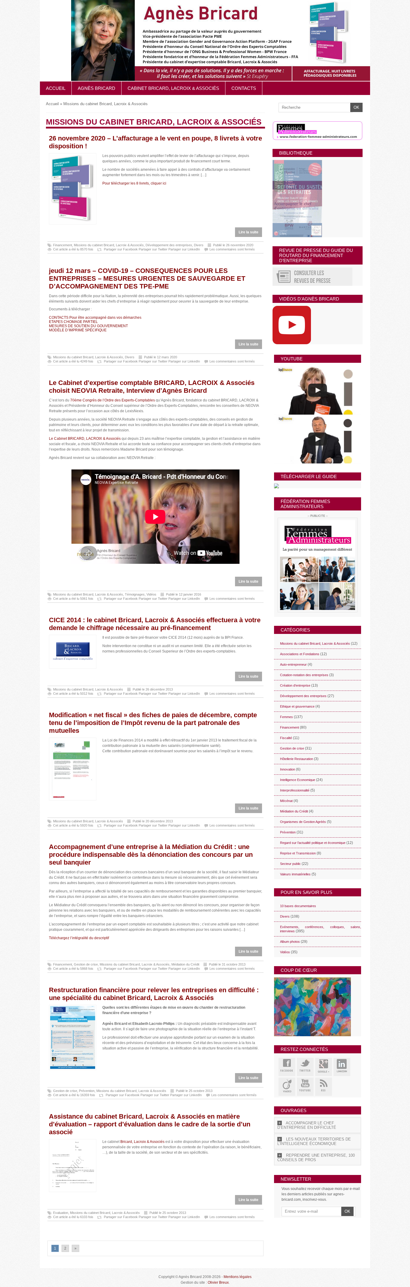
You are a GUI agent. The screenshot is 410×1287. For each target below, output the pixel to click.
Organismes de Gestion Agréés (303, 822)
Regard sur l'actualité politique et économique (312, 843)
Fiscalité (286, 738)
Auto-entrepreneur (293, 664)
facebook (287, 1067)
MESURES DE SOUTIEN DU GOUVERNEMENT (88, 326)
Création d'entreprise (295, 685)
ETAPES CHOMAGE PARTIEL (73, 322)
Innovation (287, 769)
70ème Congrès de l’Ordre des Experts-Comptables (112, 400)
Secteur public (290, 863)
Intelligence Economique (297, 780)
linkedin (341, 1067)
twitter (305, 1067)
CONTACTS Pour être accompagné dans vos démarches (95, 317)
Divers (198, 245)
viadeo (287, 1087)
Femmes (286, 717)
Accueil (55, 88)
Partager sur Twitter (153, 249)
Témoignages (135, 594)
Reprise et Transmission (298, 853)
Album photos (290, 941)
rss (323, 1087)
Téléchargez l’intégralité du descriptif (79, 938)
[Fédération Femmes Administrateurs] (317, 565)
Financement (62, 245)
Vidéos (151, 594)
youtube (305, 1087)
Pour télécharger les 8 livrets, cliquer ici (134, 183)
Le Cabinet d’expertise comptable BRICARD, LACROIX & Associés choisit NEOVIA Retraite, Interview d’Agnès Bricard (152, 386)
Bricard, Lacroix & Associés (142, 1142)
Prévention (87, 1091)
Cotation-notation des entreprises (304, 675)
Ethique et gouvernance (297, 706)
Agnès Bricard (96, 88)
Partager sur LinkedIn (184, 249)
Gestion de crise (86, 964)
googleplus (323, 1067)
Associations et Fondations (299, 654)
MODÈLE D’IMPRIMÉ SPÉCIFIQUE (78, 330)
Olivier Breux (218, 1282)
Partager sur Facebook (121, 249)
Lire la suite (248, 232)
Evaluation (60, 1213)
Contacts (243, 88)
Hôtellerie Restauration (296, 759)
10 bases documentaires (298, 906)
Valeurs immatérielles (295, 874)
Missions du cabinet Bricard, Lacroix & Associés (109, 245)
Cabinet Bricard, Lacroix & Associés (173, 88)
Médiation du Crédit (185, 964)
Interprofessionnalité (294, 790)
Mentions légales (238, 1277)
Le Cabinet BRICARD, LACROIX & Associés (85, 438)
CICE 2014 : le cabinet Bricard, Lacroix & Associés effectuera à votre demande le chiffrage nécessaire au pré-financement (155, 624)
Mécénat (286, 801)
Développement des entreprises (169, 245)
